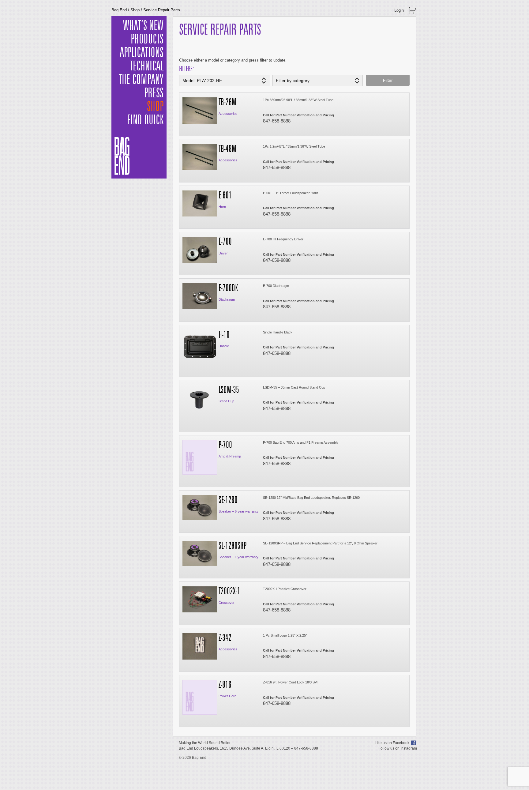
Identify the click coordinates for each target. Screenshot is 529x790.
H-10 (224, 335)
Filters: (186, 69)
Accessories (228, 113)
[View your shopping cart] (413, 8)
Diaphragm (227, 299)
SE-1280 (228, 500)
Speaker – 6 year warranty (238, 511)
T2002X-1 (229, 591)
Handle (224, 346)
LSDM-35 (229, 390)
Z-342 (225, 638)
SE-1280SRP (232, 546)
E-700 (225, 242)
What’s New (143, 26)
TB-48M (227, 149)
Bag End (119, 10)
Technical (146, 66)
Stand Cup (226, 401)
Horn (222, 207)
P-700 (225, 445)
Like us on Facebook (392, 743)
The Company (141, 80)
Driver (223, 253)
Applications (141, 53)
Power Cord (227, 696)
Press (153, 93)
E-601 (225, 196)
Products (147, 39)
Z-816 (225, 685)
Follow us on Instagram (397, 748)
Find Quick (145, 120)
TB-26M (227, 102)
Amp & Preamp (230, 456)
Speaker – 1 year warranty (238, 557)
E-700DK (228, 288)
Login (399, 10)
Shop (135, 10)
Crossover (226, 602)
